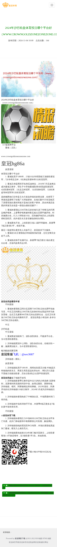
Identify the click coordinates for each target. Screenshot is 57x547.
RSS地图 (38, 538)
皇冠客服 (38, 542)
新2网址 (45, 542)
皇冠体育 (22, 542)
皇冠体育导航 (14, 542)
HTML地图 (47, 538)
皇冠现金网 (30, 542)
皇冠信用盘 (35, 317)
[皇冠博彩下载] (9, 5)
